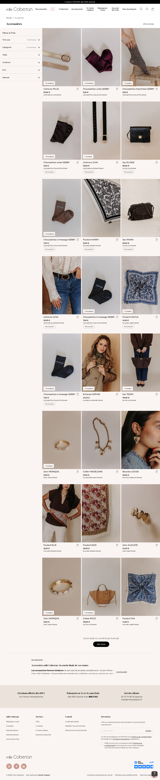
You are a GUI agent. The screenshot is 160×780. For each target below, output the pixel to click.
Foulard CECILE (130, 317)
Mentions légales (147, 775)
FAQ (37, 721)
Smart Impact (44, 775)
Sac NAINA (128, 239)
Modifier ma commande (75, 726)
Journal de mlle (12, 739)
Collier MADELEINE (92, 471)
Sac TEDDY (128, 394)
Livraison (39, 726)
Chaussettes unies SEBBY (96, 89)
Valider (148, 731)
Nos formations (12, 735)
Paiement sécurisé (43, 735)
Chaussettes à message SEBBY (59, 239)
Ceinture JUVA (90, 162)
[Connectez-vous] (147, 9)
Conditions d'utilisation (121, 739)
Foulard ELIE (50, 545)
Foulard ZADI (89, 545)
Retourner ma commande (76, 730)
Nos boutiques (129, 9)
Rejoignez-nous (12, 721)
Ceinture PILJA (51, 89)
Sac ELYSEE (128, 162)
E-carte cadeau (42, 730)
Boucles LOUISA (130, 471)
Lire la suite (121, 671)
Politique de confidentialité (141, 737)
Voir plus (101, 644)
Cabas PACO (89, 618)
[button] (21, 55)
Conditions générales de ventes (99, 775)
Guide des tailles (72, 721)
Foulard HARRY (91, 239)
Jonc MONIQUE (51, 471)
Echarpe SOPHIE (91, 394)
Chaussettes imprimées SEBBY (138, 89)
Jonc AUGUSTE (130, 545)
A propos (9, 726)
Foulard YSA (128, 618)
